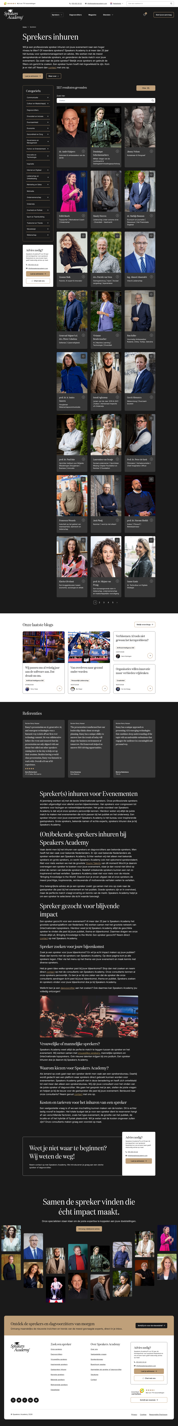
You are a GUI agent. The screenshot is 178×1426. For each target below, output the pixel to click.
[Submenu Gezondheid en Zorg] (48, 134)
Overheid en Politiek (34, 210)
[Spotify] (36, 1400)
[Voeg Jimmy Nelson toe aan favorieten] (151, 110)
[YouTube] (18, 1400)
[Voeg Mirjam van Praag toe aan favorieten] (117, 540)
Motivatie (30, 191)
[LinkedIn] (30, 1400)
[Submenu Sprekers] (61, 15)
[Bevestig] (171, 3)
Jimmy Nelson (133, 151)
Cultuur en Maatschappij (36, 103)
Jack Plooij (97, 520)
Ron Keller (131, 335)
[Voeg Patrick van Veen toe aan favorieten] (117, 235)
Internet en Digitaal (34, 170)
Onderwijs (31, 204)
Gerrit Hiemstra (134, 397)
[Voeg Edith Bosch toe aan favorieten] (83, 174)
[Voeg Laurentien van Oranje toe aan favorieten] (117, 418)
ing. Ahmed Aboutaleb (137, 277)
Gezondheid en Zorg (35, 134)
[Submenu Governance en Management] (48, 141)
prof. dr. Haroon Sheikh (137, 520)
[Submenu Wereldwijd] (48, 229)
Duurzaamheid (32, 122)
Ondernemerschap (34, 197)
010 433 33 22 (77, 3)
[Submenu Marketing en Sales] (48, 184)
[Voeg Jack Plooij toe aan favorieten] (117, 479)
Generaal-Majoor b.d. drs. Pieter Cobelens (68, 337)
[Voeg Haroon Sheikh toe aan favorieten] (151, 479)
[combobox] (148, 3)
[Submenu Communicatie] (48, 97)
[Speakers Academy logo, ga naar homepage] (13, 15)
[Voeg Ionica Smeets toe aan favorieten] (83, 356)
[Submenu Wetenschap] (48, 235)
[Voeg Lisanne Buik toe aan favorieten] (83, 235)
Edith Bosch (64, 215)
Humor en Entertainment (36, 149)
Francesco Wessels (67, 520)
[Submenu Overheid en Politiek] (48, 210)
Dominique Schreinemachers (101, 153)
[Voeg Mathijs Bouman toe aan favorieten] (151, 174)
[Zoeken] (152, 100)
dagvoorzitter (68, 988)
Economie (31, 128)
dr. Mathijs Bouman (135, 215)
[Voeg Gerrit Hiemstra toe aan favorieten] (151, 356)
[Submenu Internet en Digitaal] (48, 170)
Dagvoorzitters (32, 110)
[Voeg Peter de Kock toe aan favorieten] (151, 418)
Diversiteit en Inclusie (35, 116)
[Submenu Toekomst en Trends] (48, 223)
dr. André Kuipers (67, 151)
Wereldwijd (31, 229)
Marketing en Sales (34, 184)
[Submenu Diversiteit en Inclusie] (48, 116)
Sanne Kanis (132, 581)
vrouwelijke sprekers (89, 1053)
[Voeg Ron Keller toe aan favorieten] (151, 294)
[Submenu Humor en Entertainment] (48, 148)
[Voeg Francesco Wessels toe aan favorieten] (83, 479)
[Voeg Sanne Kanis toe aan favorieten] (151, 540)
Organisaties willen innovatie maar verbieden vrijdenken (133, 671)
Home (25, 27)
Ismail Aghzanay (100, 397)
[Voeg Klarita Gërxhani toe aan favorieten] (83, 540)
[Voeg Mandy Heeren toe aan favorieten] (117, 174)
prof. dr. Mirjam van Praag (102, 583)
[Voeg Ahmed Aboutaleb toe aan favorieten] (151, 235)
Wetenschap (31, 235)
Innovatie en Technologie (31, 156)
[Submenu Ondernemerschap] (48, 197)
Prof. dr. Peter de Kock (137, 459)
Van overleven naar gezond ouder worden (87, 669)
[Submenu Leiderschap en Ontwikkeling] (48, 177)
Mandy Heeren (99, 215)
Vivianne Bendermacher (100, 337)
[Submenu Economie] (48, 128)
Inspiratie (30, 164)
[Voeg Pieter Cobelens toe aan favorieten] (83, 294)
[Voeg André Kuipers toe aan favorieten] (83, 110)
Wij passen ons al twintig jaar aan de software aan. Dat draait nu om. (42, 671)
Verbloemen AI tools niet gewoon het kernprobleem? (132, 638)
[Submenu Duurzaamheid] (48, 122)
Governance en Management (33, 141)
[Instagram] (13, 1400)
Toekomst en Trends (35, 223)
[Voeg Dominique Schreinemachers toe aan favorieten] (117, 110)
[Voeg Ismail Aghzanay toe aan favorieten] (117, 356)
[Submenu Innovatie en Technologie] (48, 156)
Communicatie (32, 97)
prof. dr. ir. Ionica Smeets (66, 399)
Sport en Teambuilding (35, 217)
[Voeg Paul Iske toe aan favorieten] (83, 418)
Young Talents (93, 863)
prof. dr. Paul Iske (67, 459)
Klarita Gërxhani (66, 581)
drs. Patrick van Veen (102, 277)
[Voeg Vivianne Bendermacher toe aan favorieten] (117, 294)
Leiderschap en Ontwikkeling (33, 177)
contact (52, 67)
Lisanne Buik (64, 277)
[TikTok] (24, 1400)
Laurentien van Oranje (103, 459)
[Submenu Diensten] (112, 15)
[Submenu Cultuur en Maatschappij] (48, 103)
